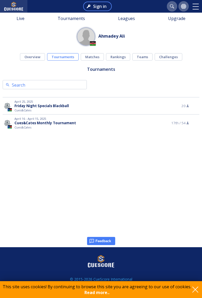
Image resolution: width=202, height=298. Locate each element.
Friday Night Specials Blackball (41, 105)
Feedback (103, 241)
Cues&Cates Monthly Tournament (45, 123)
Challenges (168, 56)
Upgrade (176, 18)
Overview (32, 56)
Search (18, 85)
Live (20, 18)
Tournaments (71, 18)
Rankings (118, 56)
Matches (92, 56)
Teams (142, 56)
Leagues (126, 18)
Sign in (100, 6)
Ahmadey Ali (111, 36)
